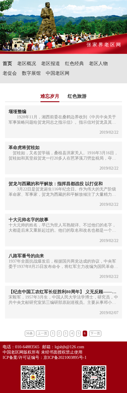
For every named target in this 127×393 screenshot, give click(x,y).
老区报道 (50, 63)
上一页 (42, 333)
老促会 (10, 73)
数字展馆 (31, 73)
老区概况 (26, 63)
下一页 (95, 333)
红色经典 (74, 63)
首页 (7, 63)
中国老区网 (57, 73)
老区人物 (98, 63)
